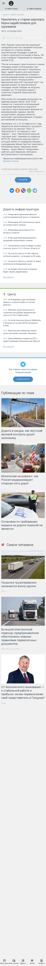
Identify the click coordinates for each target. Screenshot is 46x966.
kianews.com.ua (11, 161)
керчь (31, 169)
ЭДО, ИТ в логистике (10, 649)
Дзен (3, 591)
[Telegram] (35, 190)
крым (36, 169)
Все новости (8, 277)
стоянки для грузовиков (10, 169)
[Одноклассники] (17, 190)
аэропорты (24, 169)
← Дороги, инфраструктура (12, 14)
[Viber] (23, 190)
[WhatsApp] (29, 190)
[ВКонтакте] (12, 190)
